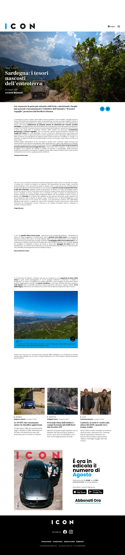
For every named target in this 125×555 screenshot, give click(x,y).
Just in (16, 68)
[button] (72, 338)
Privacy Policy (46, 541)
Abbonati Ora (88, 500)
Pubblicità (80, 541)
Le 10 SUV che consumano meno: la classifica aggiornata (28, 423)
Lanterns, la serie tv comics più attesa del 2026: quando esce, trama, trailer (94, 424)
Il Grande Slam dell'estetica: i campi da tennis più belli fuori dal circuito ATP (61, 424)
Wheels (19, 417)
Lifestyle (52, 417)
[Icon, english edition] (111, 26)
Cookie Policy (57, 541)
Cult (84, 417)
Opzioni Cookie (69, 541)
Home (7, 68)
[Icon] (20, 29)
